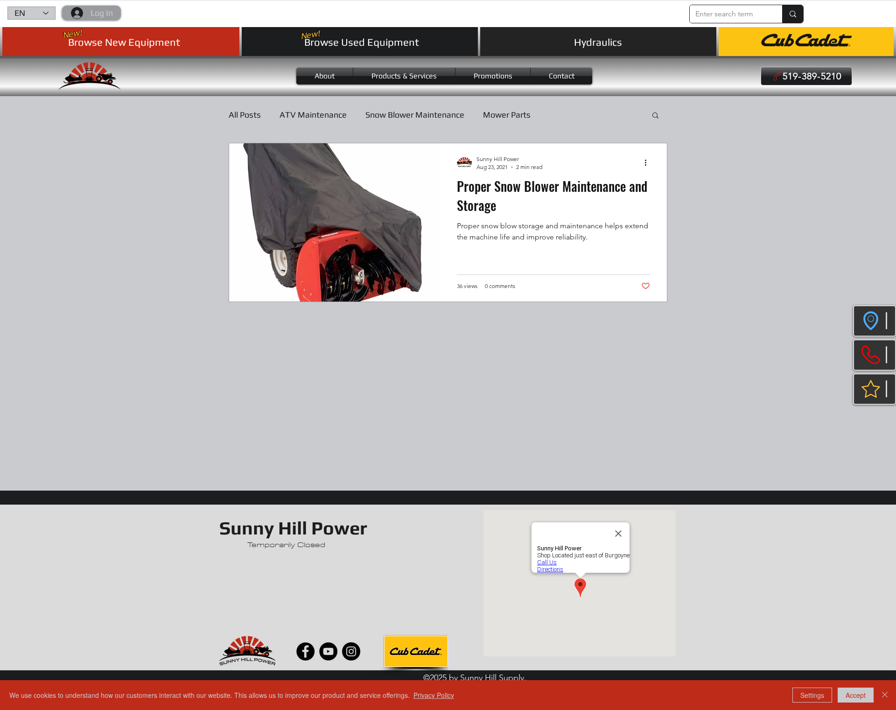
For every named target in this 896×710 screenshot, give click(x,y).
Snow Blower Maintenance (414, 115)
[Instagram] (351, 651)
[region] (874, 321)
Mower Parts (507, 115)
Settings (812, 695)
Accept (856, 695)
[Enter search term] (792, 14)
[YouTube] (328, 651)
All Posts (245, 115)
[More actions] (648, 162)
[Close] (884, 695)
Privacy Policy (433, 695)
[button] (818, 11)
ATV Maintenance (313, 115)
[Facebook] (305, 651)
